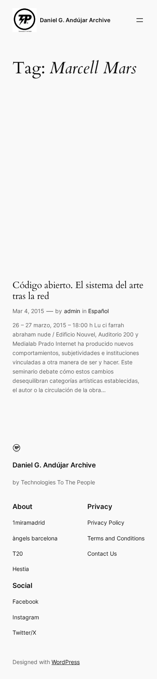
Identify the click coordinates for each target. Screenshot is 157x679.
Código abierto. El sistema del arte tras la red (77, 291)
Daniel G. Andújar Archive (75, 20)
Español (98, 310)
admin (72, 310)
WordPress (66, 661)
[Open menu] (140, 20)
